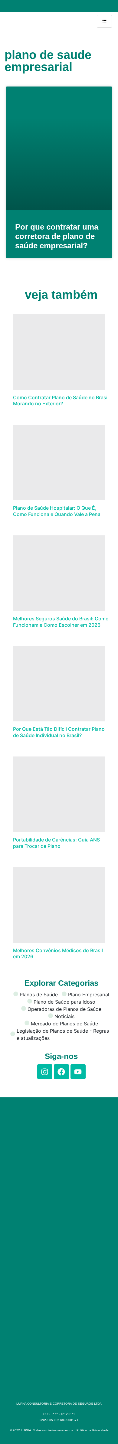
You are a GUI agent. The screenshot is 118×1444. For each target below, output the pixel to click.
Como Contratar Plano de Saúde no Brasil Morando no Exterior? (61, 400)
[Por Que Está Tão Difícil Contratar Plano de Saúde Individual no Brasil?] (59, 683)
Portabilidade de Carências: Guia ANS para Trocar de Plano (56, 843)
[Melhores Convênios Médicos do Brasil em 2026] (59, 905)
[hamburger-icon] (104, 21)
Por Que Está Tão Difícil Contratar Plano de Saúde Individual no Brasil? (59, 732)
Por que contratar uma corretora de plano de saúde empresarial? (56, 236)
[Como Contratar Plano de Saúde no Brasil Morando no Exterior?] (59, 352)
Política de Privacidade (93, 1430)
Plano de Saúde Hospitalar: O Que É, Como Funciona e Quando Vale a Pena (56, 511)
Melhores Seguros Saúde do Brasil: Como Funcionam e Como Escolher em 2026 (61, 622)
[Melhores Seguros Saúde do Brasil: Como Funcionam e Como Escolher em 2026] (59, 573)
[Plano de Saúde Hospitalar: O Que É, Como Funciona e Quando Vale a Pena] (59, 462)
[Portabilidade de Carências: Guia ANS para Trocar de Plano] (59, 794)
